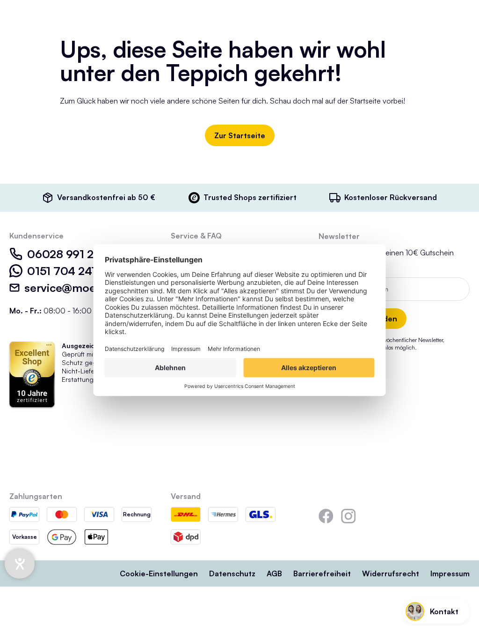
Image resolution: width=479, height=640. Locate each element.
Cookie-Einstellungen (159, 573)
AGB (274, 573)
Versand (186, 496)
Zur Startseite (239, 135)
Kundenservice (36, 235)
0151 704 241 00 (70, 270)
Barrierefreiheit (322, 573)
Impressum (450, 573)
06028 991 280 (67, 253)
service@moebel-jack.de (89, 287)
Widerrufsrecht (390, 573)
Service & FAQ (196, 235)
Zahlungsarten (35, 496)
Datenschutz (232, 573)
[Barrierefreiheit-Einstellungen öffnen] (20, 564)
